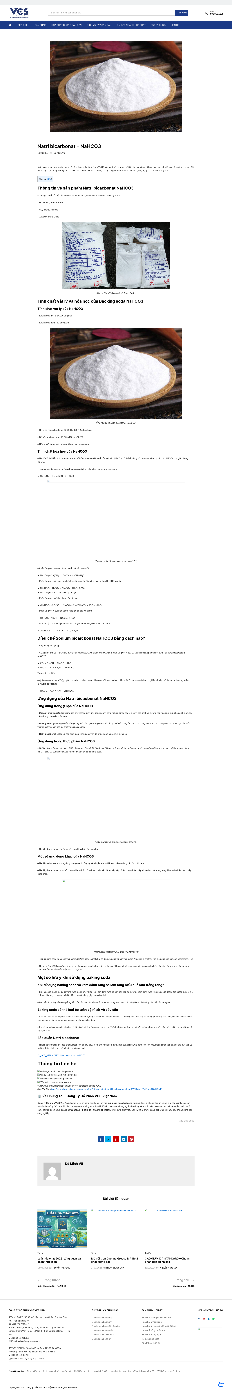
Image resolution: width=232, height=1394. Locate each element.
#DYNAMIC (156, 1089)
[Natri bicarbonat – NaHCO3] (101, 1139)
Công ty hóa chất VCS (144, 1371)
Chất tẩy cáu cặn (82, 1371)
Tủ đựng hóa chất (150, 1339)
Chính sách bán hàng (102, 1318)
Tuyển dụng (158, 25)
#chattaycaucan (78, 1089)
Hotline (213, 11)
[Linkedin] (208, 1319)
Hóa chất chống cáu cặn (66, 25)
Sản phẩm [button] (40, 25)
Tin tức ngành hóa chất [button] (131, 25)
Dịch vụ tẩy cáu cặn (99, 25)
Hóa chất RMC (100, 1371)
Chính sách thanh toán (102, 1330)
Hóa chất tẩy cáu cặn (152, 1322)
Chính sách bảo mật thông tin (106, 1326)
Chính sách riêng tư (101, 1339)
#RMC (90, 1089)
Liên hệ (175, 25)
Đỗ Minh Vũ (59, 153)
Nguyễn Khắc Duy (61, 1268)
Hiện (49, 179)
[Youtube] (203, 1319)
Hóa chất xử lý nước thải (153, 1330)
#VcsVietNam (144, 1089)
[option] (62, 1239)
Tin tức (40, 1253)
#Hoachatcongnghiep (120, 1089)
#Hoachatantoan (101, 1089)
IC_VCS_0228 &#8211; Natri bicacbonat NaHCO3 (61, 1055)
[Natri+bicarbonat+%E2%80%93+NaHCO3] (108, 1139)
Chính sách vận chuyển (103, 1334)
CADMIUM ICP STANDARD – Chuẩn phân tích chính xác (167, 1260)
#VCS (134, 1089)
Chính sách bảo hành (102, 1322)
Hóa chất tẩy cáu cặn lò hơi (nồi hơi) (159, 1326)
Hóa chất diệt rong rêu (120, 1371)
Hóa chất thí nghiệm (151, 1334)
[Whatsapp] (213, 1319)
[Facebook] (199, 1319)
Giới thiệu (23, 25)
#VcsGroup (56, 1089)
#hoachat (66, 1089)
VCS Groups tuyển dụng (168, 1371)
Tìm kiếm (182, 13)
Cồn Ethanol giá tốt (151, 1343)
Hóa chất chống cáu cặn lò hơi (156, 1318)
